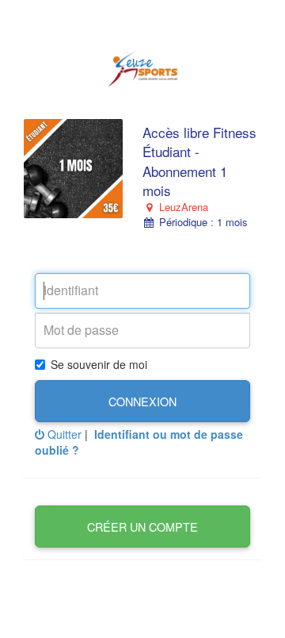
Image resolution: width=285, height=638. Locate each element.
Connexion (142, 401)
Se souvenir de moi (99, 364)
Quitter (63, 434)
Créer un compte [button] (142, 526)
